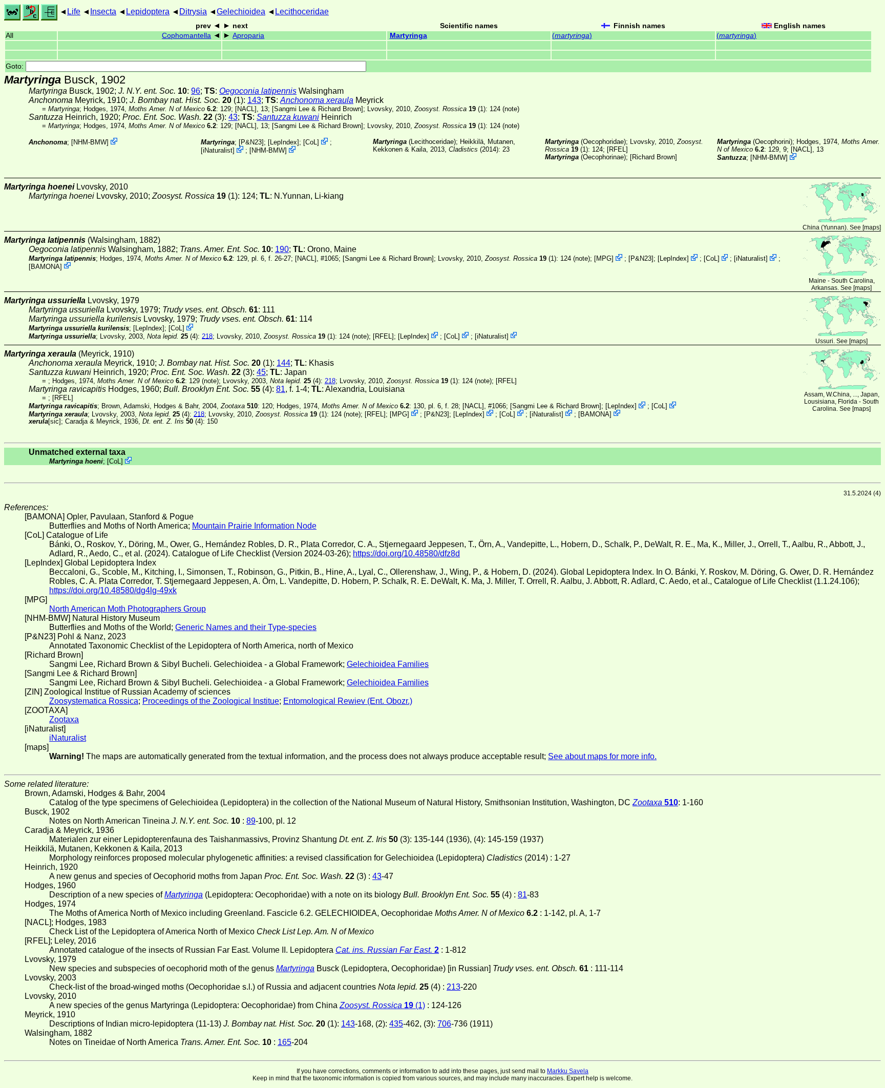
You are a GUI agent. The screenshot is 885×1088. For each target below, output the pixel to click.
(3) (173, 117)
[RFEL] (617, 149)
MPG (604, 258)
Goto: (16, 66)
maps (871, 227)
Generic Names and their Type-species (246, 627)
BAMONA (45, 266)
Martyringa (408, 35)
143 (254, 100)
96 (195, 91)
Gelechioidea (241, 11)
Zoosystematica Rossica (93, 701)
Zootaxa (64, 719)
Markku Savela (567, 1071)
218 (207, 336)
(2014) (473, 149)
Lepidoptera (148, 11)
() (572, 35)
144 (283, 363)
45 (261, 372)
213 (453, 986)
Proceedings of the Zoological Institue (210, 701)
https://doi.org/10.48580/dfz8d (406, 553)
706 (444, 1023)
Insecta (103, 11)
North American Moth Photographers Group (127, 608)
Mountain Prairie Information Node (254, 525)
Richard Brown (653, 157)
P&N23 (251, 142)
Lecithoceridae (302, 11)
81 (280, 389)
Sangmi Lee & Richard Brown (317, 109)
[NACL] (246, 109)
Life (73, 11)
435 (396, 1023)
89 (251, 821)
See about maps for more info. (602, 756)
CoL (311, 142)
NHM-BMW (90, 142)
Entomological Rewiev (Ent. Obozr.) (347, 701)
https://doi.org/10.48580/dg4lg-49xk (113, 590)
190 (282, 249)
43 (233, 117)
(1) (450, 109)
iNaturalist (218, 150)
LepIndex (283, 142)
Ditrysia (193, 11)
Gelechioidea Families (388, 664)
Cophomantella (186, 35)
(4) (172, 336)
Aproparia (248, 35)
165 (284, 1042)
